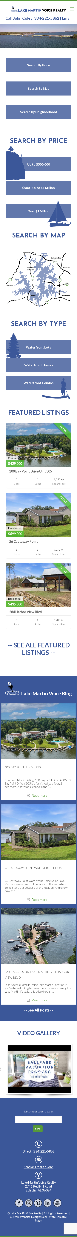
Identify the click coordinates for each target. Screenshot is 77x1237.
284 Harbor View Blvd (25, 612)
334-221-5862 (46, 18)
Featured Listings (38, 412)
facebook (19, 1203)
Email (67, 18)
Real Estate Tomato (53, 1216)
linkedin (48, 1203)
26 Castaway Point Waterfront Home (34, 868)
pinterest (38, 1203)
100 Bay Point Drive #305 (23, 767)
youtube (57, 1203)
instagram (28, 1203)
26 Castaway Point (23, 541)
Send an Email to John (38, 1167)
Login (38, 1220)
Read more (39, 795)
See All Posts (38, 1010)
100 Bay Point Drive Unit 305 (30, 471)
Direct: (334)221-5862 (39, 1151)
